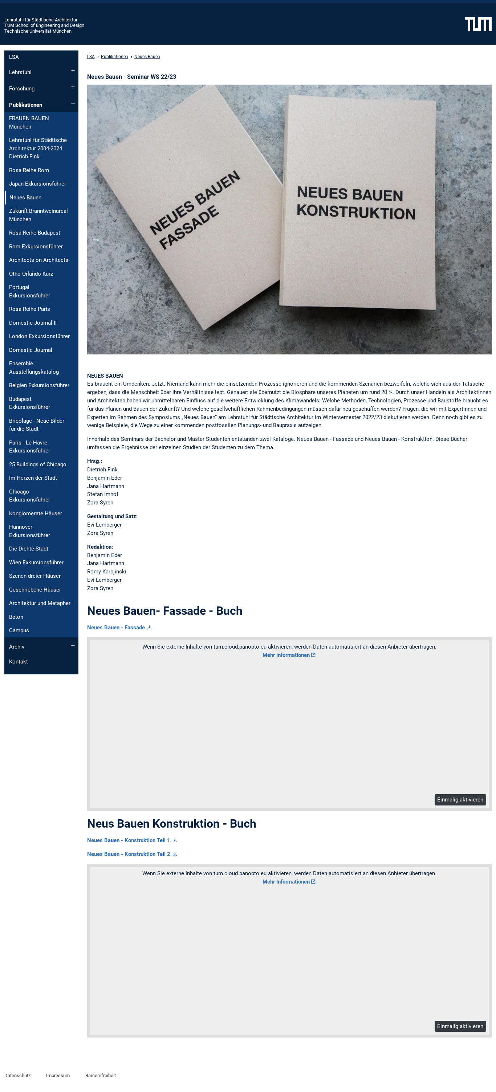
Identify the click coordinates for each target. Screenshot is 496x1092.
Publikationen (25, 105)
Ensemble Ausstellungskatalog (34, 367)
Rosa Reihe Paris (29, 309)
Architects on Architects (38, 260)
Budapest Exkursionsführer (29, 403)
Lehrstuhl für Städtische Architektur (40, 20)
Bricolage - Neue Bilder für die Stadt (36, 425)
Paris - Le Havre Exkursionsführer (29, 446)
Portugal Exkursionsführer (29, 291)
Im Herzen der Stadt (33, 478)
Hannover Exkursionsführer (29, 531)
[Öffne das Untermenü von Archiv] (73, 645)
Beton (16, 617)
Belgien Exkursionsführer (39, 385)
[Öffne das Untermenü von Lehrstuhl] (73, 70)
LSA (14, 57)
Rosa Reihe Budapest (34, 233)
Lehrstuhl (20, 72)
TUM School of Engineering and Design (44, 25)
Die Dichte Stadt (28, 548)
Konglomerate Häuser (35, 513)
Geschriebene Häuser (35, 589)
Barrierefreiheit (100, 1075)
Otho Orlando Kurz (31, 274)
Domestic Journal (30, 350)
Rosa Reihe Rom (29, 170)
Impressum (58, 1075)
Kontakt (18, 661)
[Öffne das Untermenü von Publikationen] (73, 103)
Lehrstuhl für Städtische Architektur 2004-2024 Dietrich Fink (38, 148)
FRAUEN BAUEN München (29, 122)
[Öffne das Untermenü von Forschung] (73, 86)
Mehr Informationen (286, 655)
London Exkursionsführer (39, 336)
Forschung (21, 88)
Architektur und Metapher (39, 603)
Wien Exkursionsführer (36, 562)
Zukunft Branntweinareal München (38, 215)
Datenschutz (17, 1075)
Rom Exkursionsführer (36, 246)
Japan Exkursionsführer (37, 183)
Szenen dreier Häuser (35, 576)
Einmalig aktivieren (460, 799)
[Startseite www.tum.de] (478, 23)
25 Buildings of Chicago (37, 464)
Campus (19, 630)
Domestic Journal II (33, 323)
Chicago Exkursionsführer (29, 495)
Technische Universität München (38, 31)
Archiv (16, 647)
